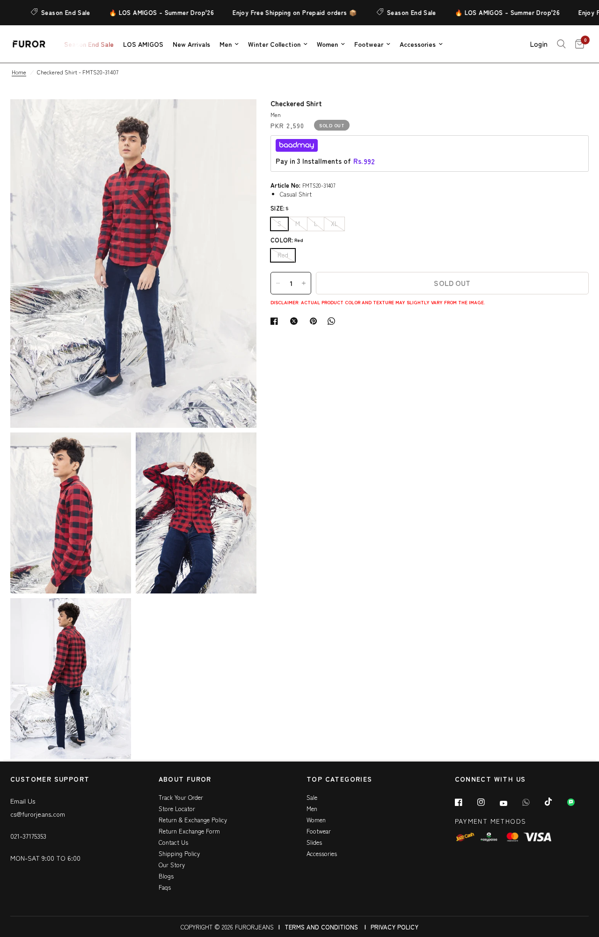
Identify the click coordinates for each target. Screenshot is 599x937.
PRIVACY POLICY (394, 926)
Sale (312, 797)
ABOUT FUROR (185, 779)
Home (19, 72)
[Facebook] (465, 802)
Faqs (165, 887)
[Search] (561, 44)
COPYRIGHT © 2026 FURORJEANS (227, 926)
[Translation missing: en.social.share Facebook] (276, 321)
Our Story (172, 864)
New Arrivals (191, 44)
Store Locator (177, 808)
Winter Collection (274, 44)
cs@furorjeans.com (37, 814)
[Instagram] (487, 802)
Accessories (418, 44)
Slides (314, 842)
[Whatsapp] (532, 802)
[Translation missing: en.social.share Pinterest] (315, 321)
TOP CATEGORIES (340, 779)
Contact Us (173, 842)
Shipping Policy (179, 853)
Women (327, 44)
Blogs (166, 875)
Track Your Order (181, 797)
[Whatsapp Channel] (577, 802)
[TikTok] (555, 801)
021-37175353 (28, 836)
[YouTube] (510, 803)
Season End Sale (51, 12)
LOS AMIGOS (143, 44)
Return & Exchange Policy (193, 819)
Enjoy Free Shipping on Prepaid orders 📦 (281, 12)
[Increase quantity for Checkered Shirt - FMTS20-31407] (304, 283)
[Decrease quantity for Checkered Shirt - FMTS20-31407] (278, 283)
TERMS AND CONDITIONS (321, 926)
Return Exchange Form (189, 831)
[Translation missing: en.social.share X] (295, 321)
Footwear (368, 44)
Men (225, 44)
